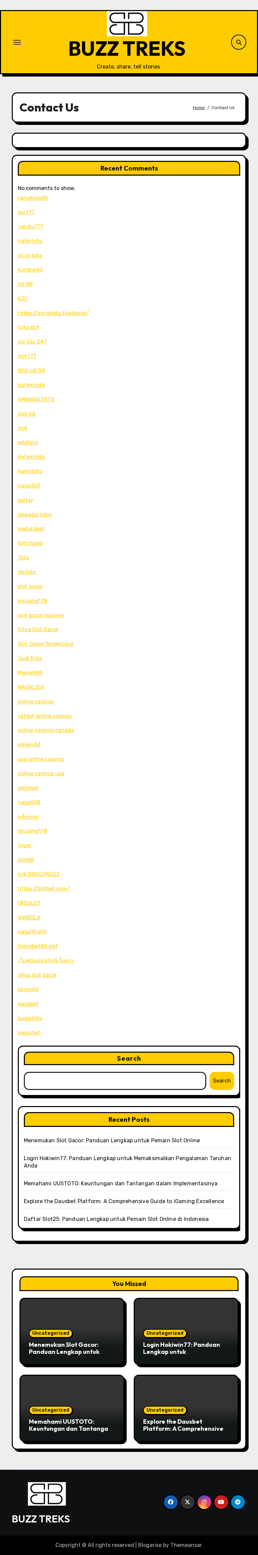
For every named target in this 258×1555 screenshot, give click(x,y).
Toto (23, 557)
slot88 (26, 860)
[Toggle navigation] (17, 42)
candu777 (30, 226)
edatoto (28, 442)
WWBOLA (29, 917)
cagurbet (29, 1033)
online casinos (36, 701)
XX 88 (25, 284)
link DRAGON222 (39, 874)
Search (129, 1058)
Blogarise (150, 1545)
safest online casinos (45, 716)
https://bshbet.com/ (44, 888)
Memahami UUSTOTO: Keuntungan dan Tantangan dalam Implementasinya (121, 1183)
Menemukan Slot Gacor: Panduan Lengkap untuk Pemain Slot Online (112, 1140)
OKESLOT (29, 903)
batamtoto (31, 385)
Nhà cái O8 (31, 370)
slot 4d (26, 414)
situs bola (30, 255)
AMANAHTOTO (36, 399)
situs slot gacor (37, 975)
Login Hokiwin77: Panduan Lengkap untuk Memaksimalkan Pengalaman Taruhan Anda (183, 1355)
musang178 (32, 601)
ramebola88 (33, 198)
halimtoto (30, 241)
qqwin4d (29, 744)
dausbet (28, 1004)
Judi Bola (30, 658)
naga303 (29, 486)
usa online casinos (41, 759)
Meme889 (30, 673)
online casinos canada (46, 730)
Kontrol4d (30, 270)
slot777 (27, 356)
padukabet (31, 528)
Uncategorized (50, 1333)
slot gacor (30, 586)
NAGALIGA (31, 687)
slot (22, 428)
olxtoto (27, 572)
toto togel (30, 543)
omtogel (28, 788)
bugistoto (30, 1018)
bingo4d (28, 989)
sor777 (26, 212)
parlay (25, 500)
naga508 (29, 802)
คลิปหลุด (28, 817)
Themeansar (186, 1545)
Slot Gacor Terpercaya (45, 644)
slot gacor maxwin (41, 615)
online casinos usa (41, 773)
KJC (23, 298)
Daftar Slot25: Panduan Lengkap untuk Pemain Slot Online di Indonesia (116, 1219)
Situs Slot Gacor (38, 629)
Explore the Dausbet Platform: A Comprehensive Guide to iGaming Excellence (124, 1201)
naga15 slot (32, 931)
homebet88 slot (38, 946)
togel (24, 845)
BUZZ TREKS (126, 48)
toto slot (28, 327)
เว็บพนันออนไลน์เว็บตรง (46, 960)
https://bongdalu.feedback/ (53, 313)
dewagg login (35, 514)
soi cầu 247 (32, 341)
